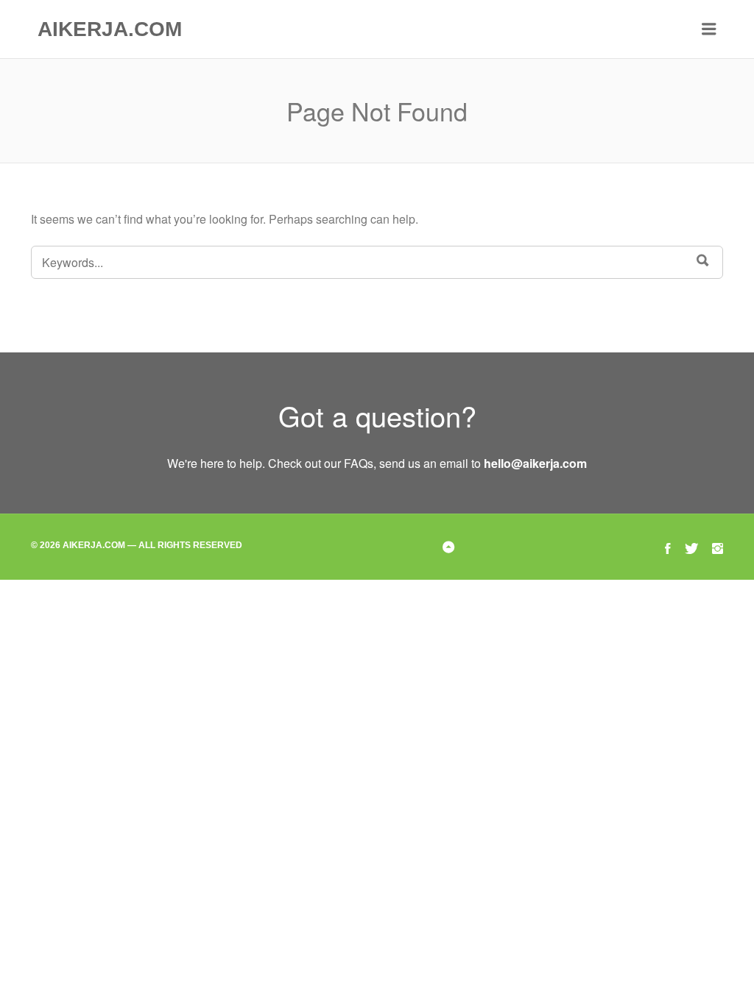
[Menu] (709, 29)
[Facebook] (668, 546)
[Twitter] (691, 546)
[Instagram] (717, 546)
